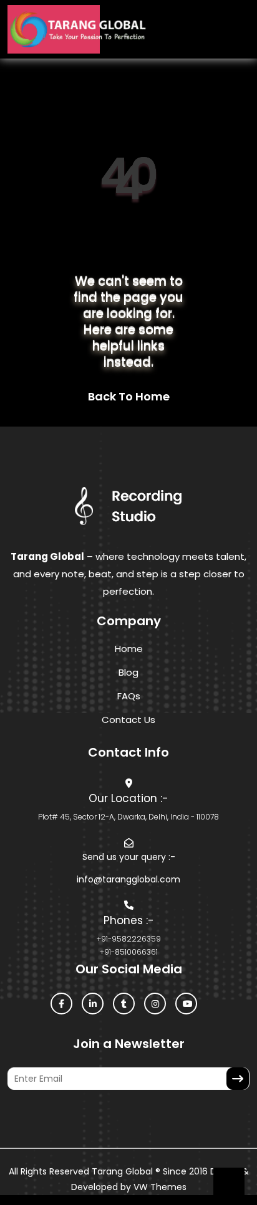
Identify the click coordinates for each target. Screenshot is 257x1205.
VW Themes (159, 1187)
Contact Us (128, 719)
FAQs (128, 695)
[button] (139, 29)
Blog (128, 672)
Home (129, 648)
